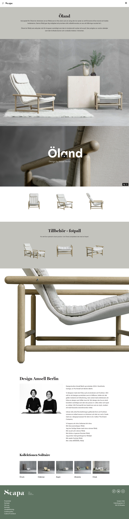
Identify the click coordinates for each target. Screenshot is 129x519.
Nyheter (7, 503)
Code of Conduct (10, 514)
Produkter (7, 501)
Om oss (6, 505)
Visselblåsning (9, 509)
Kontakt (7, 507)
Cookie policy (8, 512)
